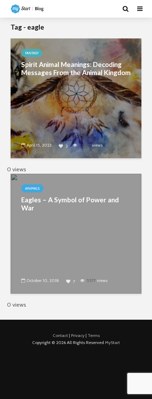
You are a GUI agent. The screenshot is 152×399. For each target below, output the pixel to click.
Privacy (77, 335)
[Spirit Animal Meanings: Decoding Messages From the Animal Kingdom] (76, 97)
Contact (60, 335)
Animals (32, 188)
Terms (94, 335)
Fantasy (32, 53)
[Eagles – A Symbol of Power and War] (76, 233)
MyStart (112, 342)
